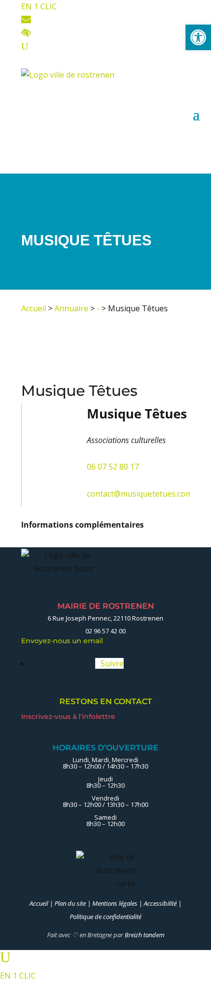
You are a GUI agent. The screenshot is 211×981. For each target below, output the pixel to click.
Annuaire (71, 308)
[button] (198, 37)
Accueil (33, 308)
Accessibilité (160, 903)
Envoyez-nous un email (64, 640)
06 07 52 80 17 (113, 466)
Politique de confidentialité (105, 916)
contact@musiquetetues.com (139, 493)
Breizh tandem (144, 934)
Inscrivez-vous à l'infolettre (69, 716)
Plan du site (70, 903)
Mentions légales (114, 903)
